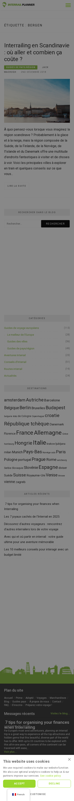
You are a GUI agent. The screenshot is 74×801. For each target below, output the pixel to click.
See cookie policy (50, 775)
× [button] (69, 759)
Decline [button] (54, 783)
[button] (37, 794)
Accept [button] (19, 783)
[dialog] (37, 400)
